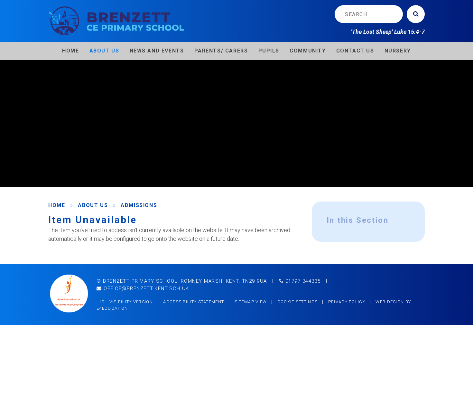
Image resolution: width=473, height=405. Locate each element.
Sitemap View (251, 301)
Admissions (139, 205)
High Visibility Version (125, 301)
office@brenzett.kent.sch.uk (145, 288)
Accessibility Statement (193, 301)
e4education (112, 308)
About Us (93, 205)
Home (56, 205)
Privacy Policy (346, 301)
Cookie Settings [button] (297, 301)
